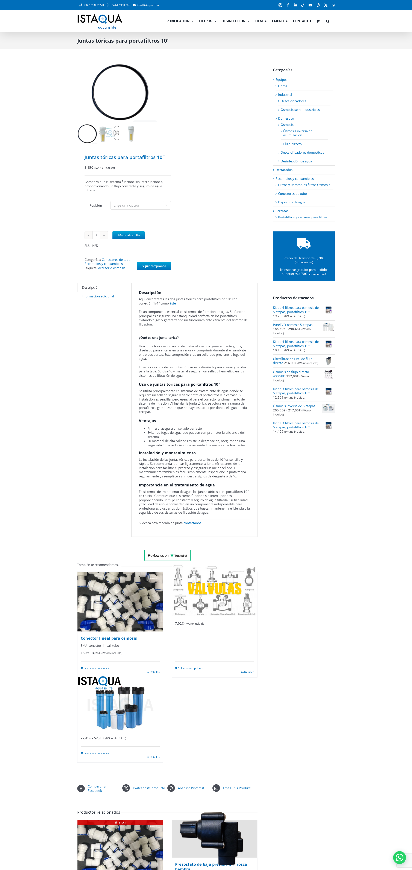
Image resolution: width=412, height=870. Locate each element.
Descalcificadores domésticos (302, 152)
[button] (327, 21)
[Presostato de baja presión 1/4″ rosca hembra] (214, 839)
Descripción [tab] (90, 287)
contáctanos (192, 523)
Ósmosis (287, 124)
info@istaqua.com (148, 5)
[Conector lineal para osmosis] (120, 602)
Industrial (285, 94)
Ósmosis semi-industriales (300, 109)
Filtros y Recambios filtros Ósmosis (304, 185)
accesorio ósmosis (111, 268)
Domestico (286, 118)
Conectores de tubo (116, 259)
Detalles (155, 672)
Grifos (282, 86)
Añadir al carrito (128, 235)
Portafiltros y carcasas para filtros (302, 217)
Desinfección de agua (296, 161)
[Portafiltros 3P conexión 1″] (120, 705)
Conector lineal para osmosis (109, 638)
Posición (95, 205)
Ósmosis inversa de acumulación (297, 133)
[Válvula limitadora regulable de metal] (214, 590)
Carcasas (282, 211)
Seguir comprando (154, 266)
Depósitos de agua (291, 202)
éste (173, 303)
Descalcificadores (293, 101)
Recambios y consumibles (104, 263)
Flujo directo (292, 144)
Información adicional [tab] (98, 296)
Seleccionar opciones (96, 668)
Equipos (281, 79)
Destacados (284, 170)
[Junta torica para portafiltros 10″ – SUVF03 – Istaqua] (120, 92)
